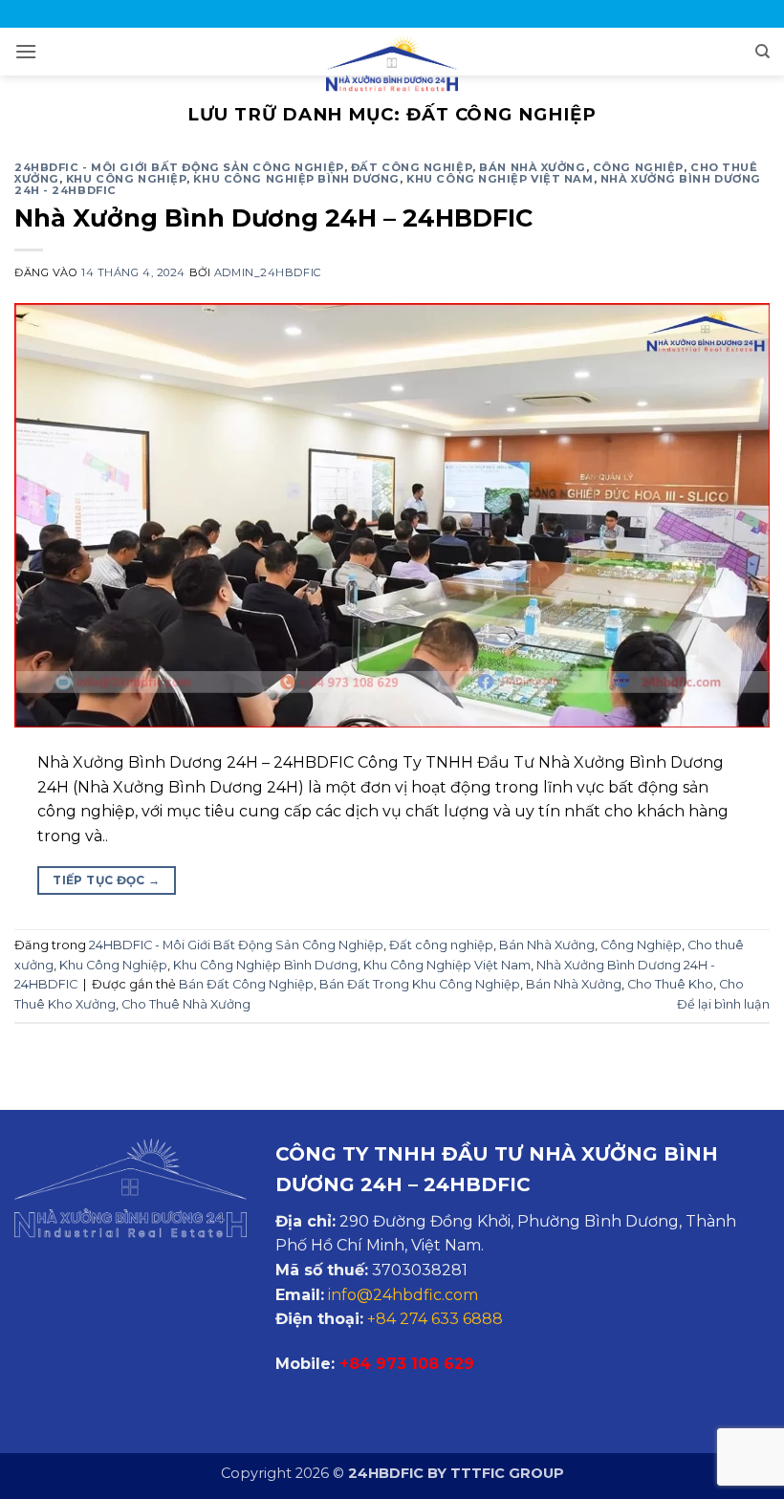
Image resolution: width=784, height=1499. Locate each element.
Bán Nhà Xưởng (532, 167)
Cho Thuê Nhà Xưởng (185, 1004)
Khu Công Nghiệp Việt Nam (499, 178)
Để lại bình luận (723, 1004)
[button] (25, 51)
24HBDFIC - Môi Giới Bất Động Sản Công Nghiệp (179, 167)
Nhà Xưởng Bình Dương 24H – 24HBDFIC (273, 217)
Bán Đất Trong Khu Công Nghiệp (419, 984)
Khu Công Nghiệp (126, 178)
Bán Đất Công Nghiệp (246, 984)
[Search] (762, 51)
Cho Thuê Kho (670, 984)
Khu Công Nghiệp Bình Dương (296, 178)
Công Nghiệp (638, 167)
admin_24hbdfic (267, 272)
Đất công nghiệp (411, 167)
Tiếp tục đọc (106, 880)
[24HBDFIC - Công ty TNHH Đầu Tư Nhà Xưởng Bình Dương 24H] (392, 64)
